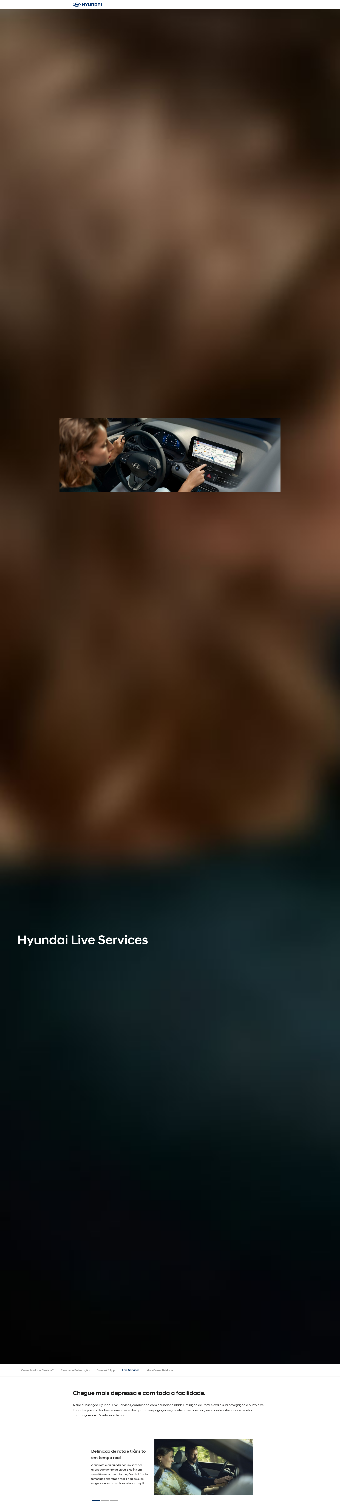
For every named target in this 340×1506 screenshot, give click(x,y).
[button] (96, 1500)
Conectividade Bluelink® (37, 1370)
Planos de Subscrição (75, 1370)
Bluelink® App (106, 1370)
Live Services (130, 1370)
